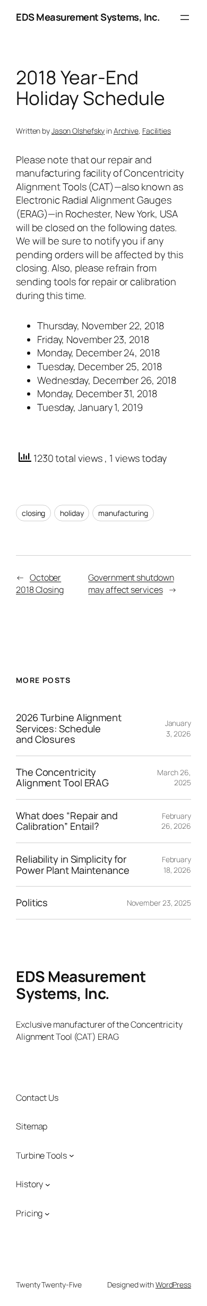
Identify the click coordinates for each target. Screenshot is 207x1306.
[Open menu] (184, 17)
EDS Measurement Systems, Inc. (88, 17)
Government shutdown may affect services (131, 583)
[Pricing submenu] (47, 1213)
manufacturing (123, 513)
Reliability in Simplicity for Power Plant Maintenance (73, 864)
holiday (71, 513)
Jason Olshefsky (78, 131)
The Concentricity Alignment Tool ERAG (62, 777)
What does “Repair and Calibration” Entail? (67, 821)
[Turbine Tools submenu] (71, 1155)
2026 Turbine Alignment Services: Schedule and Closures (69, 728)
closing (33, 513)
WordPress (173, 1284)
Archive (126, 131)
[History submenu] (47, 1184)
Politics (32, 902)
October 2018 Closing (40, 583)
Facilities (156, 131)
